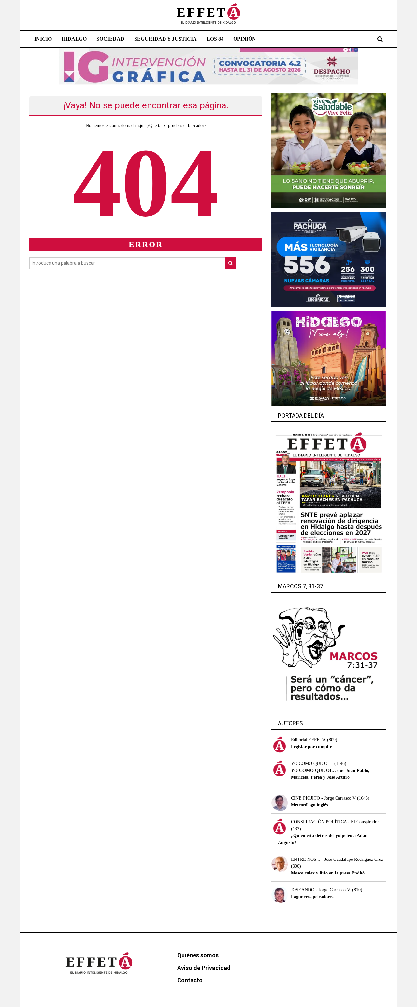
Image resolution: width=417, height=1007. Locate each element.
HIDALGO (74, 39)
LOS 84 (215, 39)
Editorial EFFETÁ (308, 739)
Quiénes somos (198, 955)
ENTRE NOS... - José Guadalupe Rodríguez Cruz (337, 859)
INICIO (43, 39)
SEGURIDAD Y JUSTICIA (165, 39)
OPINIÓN (244, 39)
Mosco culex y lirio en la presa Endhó (328, 873)
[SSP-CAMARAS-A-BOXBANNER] (328, 258)
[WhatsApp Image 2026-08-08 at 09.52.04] (208, 65)
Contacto (190, 980)
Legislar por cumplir (311, 746)
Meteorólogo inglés (309, 805)
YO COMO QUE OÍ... (312, 763)
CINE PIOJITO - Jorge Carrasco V (323, 798)
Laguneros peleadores (312, 896)
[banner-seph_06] (328, 150)
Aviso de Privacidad (204, 967)
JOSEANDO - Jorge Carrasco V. (321, 890)
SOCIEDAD (110, 39)
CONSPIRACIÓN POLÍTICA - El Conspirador (335, 821)
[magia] (328, 358)
